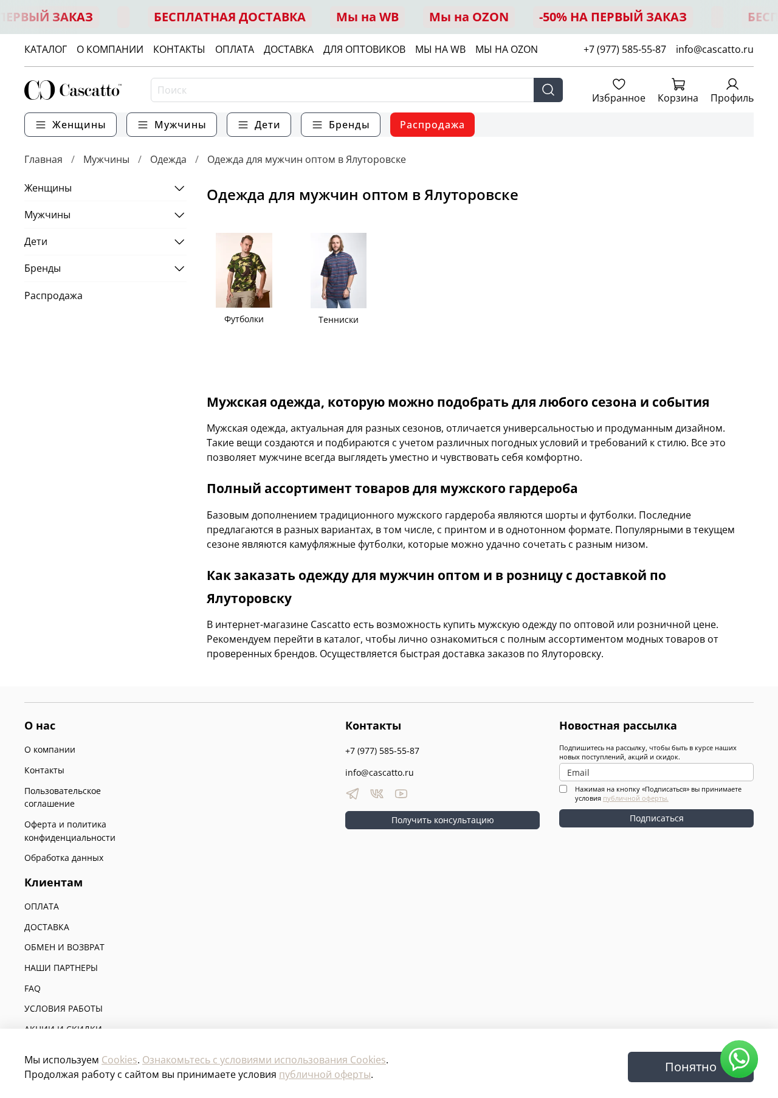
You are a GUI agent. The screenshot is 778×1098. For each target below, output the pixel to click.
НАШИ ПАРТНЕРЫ (61, 967)
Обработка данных (63, 857)
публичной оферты (325, 1074)
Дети (35, 241)
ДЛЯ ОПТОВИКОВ (364, 49)
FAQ (32, 988)
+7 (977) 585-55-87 (625, 49)
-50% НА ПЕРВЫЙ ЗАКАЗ (613, 17)
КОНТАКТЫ (179, 49)
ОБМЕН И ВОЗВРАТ (64, 947)
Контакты (44, 770)
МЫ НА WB (440, 49)
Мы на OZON (469, 17)
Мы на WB (367, 17)
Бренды (42, 268)
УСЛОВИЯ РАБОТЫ (63, 1008)
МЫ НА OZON (506, 49)
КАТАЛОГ (45, 49)
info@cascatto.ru (715, 49)
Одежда (168, 159)
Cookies (119, 1059)
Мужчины (106, 159)
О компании (49, 749)
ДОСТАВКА (289, 49)
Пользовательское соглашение (62, 797)
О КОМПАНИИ (110, 49)
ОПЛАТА (234, 49)
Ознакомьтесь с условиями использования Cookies (264, 1059)
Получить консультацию (442, 820)
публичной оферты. (636, 798)
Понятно (691, 1066)
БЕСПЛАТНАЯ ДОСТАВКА (230, 17)
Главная (43, 159)
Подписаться (657, 818)
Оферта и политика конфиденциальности (69, 830)
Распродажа (432, 124)
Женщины (48, 188)
